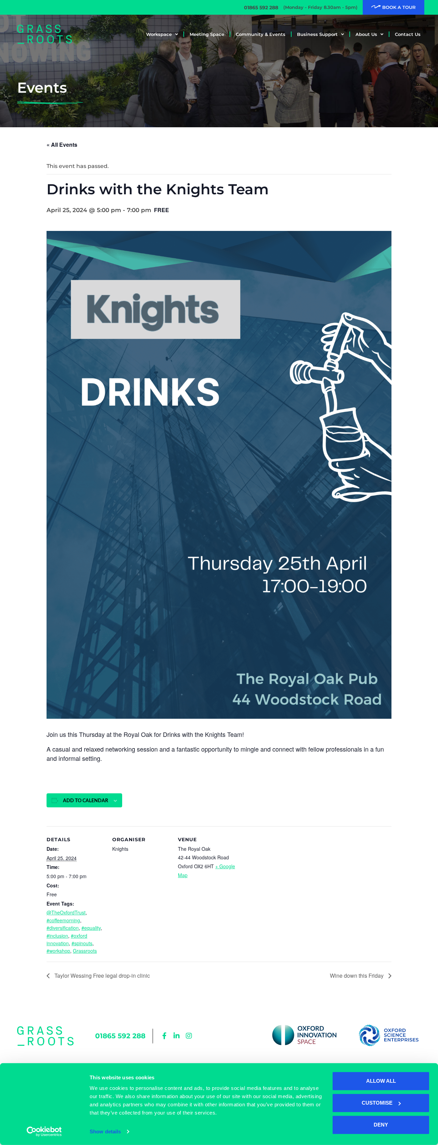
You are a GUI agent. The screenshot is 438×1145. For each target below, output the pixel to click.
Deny (381, 1125)
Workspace (159, 34)
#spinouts (82, 943)
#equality (91, 927)
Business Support (317, 34)
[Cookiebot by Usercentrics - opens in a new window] (44, 1132)
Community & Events (260, 34)
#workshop (58, 950)
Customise (377, 1103)
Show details (105, 1131)
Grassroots (85, 950)
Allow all (381, 1081)
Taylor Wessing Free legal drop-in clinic (101, 975)
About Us (366, 34)
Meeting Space (207, 34)
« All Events (62, 144)
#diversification (63, 927)
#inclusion (57, 935)
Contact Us (408, 34)
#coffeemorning (63, 920)
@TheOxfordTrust (66, 912)
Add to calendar (85, 800)
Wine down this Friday (357, 975)
